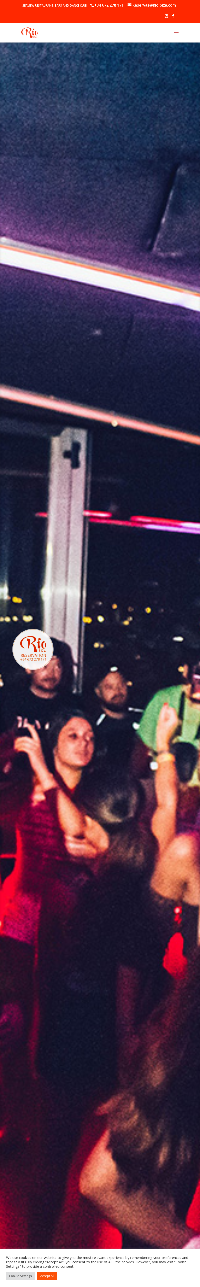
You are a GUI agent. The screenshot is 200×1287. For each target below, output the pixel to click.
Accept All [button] (47, 1276)
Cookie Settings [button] (20, 1276)
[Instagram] (166, 17)
